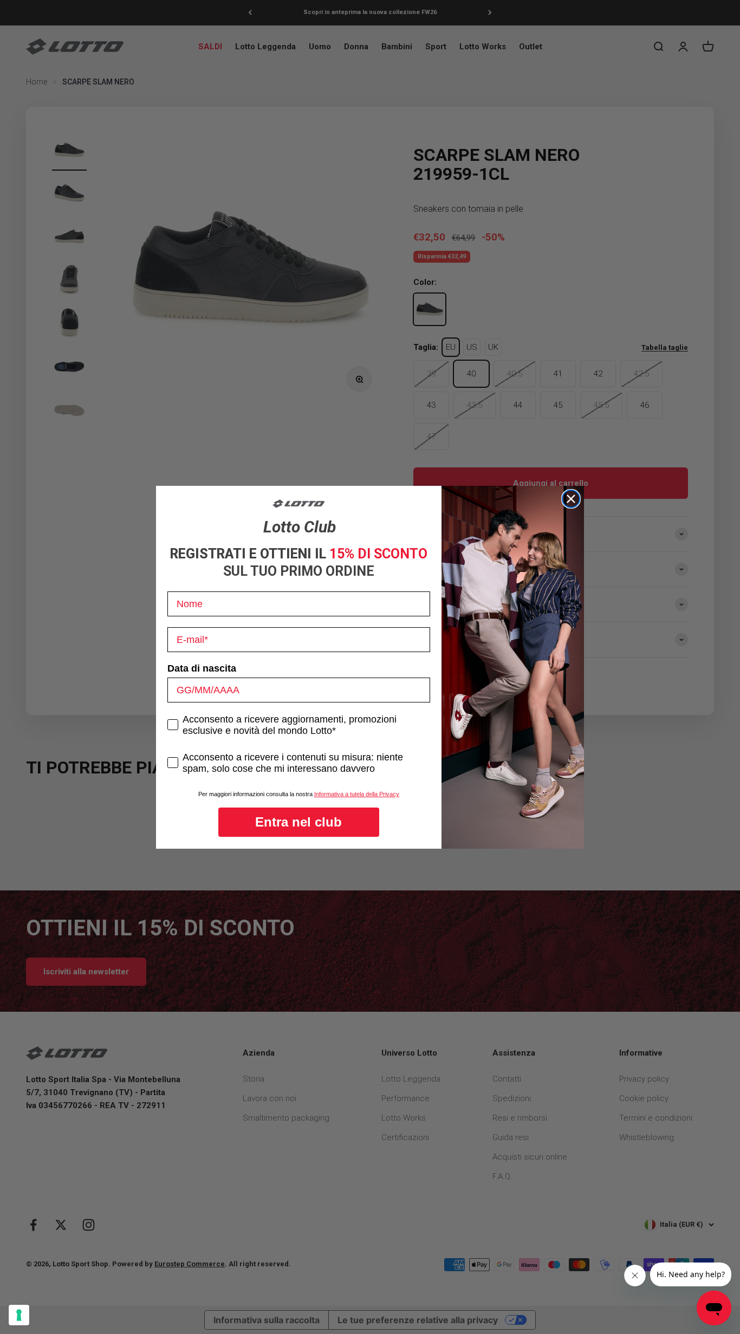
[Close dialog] (571, 498)
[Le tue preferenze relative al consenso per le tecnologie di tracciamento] (19, 1315)
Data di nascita (201, 668)
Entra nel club (298, 822)
